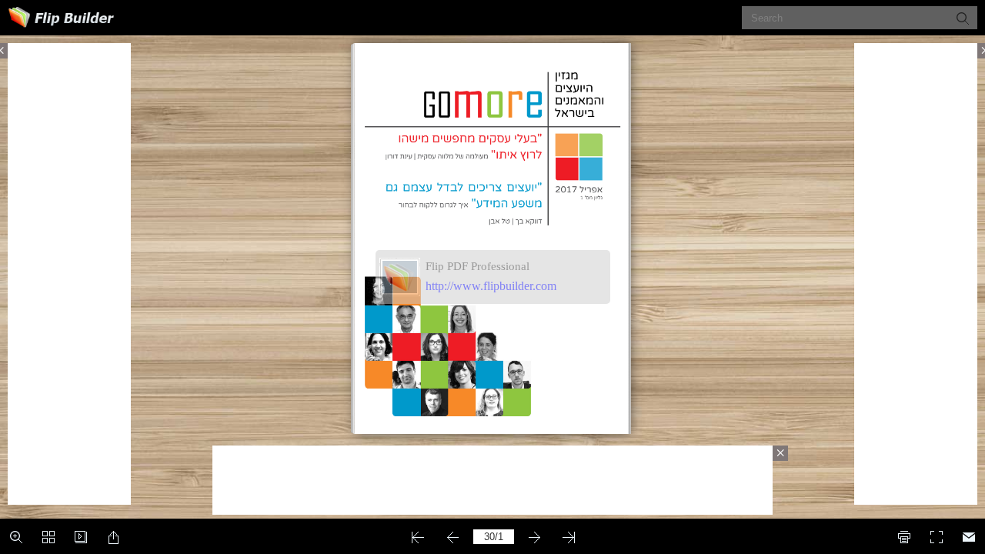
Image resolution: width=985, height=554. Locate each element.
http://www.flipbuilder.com (491, 285)
